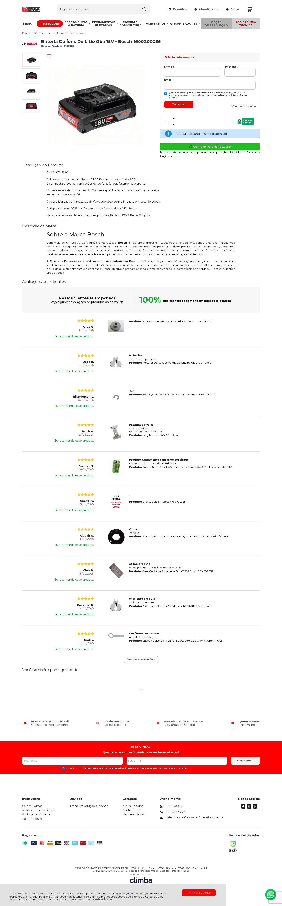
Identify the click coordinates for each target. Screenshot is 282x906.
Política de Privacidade (95, 899)
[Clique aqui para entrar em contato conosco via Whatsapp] (270, 894)
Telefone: (231, 66)
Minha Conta (132, 810)
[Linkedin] (255, 807)
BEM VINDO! (141, 747)
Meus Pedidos (133, 806)
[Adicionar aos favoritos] (49, 56)
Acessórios (47, 32)
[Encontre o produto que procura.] (144, 9)
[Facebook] (243, 807)
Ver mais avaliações (141, 659)
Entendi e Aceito (199, 892)
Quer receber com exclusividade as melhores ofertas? (141, 752)
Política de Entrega (36, 814)
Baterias (61, 32)
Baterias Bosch (77, 32)
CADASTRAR (245, 760)
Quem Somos (32, 806)
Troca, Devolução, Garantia (89, 806)
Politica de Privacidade (118, 768)
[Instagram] (249, 807)
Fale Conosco (32, 819)
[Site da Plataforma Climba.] (141, 879)
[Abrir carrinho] (252, 9)
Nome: (169, 66)
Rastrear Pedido (134, 814)
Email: (168, 80)
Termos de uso (92, 768)
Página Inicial (30, 32)
